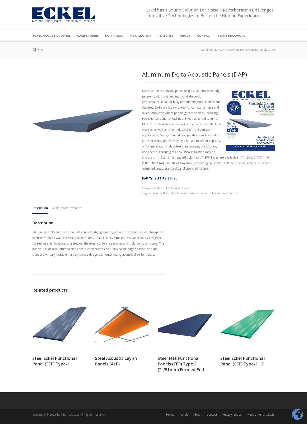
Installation (140, 35)
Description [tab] (40, 208)
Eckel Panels (209, 49)
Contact (204, 35)
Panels (183, 414)
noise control (204, 193)
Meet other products (261, 414)
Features (166, 35)
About (185, 35)
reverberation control (227, 193)
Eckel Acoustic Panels (51, 35)
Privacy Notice (232, 414)
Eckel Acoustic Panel (182, 193)
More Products (231, 35)
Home (170, 414)
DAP (222, 49)
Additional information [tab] (67, 208)
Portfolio (114, 35)
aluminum (155, 193)
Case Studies (88, 35)
